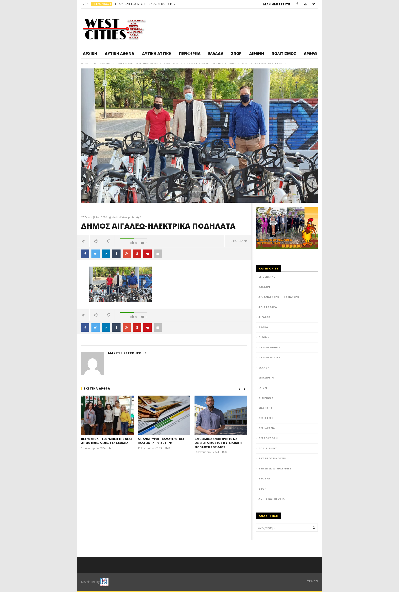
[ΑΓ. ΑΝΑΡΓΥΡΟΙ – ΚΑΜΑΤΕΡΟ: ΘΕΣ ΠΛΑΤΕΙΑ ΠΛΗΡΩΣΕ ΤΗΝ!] (164, 415)
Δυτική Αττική (156, 53)
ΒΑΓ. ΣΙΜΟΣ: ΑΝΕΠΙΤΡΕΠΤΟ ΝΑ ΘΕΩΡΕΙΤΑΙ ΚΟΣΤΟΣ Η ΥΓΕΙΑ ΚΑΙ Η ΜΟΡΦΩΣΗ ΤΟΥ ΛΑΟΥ (218, 443)
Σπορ (236, 53)
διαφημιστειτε (276, 4)
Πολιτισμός (284, 53)
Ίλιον (263, 387)
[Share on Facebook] (85, 253)
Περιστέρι (266, 417)
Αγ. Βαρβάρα (268, 307)
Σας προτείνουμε (272, 458)
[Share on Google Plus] (127, 253)
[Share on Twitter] (95, 253)
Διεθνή (256, 53)
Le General (267, 276)
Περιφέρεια (190, 53)
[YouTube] (305, 4)
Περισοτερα (236, 241)
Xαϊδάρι (264, 286)
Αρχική (90, 53)
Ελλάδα (215, 53)
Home (84, 63)
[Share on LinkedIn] (106, 253)
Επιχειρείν (266, 377)
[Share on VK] (147, 253)
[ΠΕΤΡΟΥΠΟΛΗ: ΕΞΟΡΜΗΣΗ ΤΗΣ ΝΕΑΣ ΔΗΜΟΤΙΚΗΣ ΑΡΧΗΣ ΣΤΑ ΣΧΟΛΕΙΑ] (107, 415)
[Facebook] (297, 4)
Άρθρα (263, 327)
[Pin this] (137, 253)
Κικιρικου (266, 397)
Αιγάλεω (265, 317)
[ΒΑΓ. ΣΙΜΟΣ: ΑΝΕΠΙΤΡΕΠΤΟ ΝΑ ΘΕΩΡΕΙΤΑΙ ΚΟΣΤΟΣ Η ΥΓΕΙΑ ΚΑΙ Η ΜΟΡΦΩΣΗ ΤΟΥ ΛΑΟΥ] (221, 415)
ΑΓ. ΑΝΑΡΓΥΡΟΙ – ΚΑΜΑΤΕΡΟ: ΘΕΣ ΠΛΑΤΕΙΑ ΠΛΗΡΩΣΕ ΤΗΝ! (164, 4)
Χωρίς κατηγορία (272, 498)
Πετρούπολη (268, 438)
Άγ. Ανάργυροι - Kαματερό (111, 4)
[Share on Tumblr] (116, 253)
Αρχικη (312, 580)
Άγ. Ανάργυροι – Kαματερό (279, 296)
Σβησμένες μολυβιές (275, 468)
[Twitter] (314, 4)
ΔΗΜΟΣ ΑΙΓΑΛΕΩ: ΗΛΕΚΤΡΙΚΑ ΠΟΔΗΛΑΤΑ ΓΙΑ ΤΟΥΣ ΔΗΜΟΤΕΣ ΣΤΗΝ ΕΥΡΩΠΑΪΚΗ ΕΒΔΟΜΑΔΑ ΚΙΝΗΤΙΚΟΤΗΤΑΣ (176, 63)
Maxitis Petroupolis (123, 217)
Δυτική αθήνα (119, 53)
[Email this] (158, 253)
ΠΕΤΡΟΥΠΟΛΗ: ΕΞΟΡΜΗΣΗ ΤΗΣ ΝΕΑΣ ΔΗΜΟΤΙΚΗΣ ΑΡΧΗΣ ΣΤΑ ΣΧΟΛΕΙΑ (106, 441)
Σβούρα (264, 478)
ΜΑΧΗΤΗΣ (266, 408)
